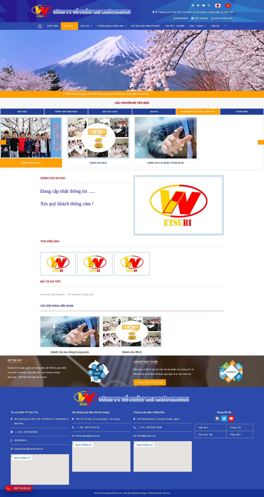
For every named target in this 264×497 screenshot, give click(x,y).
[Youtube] (203, 5)
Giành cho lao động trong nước (165, 163)
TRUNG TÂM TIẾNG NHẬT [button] (66, 112)
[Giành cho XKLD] (98, 137)
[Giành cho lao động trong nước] (166, 137)
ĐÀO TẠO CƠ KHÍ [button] (110, 112)
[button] (128, 88)
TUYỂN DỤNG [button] (242, 112)
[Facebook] (193, 5)
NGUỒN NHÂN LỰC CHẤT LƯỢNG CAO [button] (198, 112)
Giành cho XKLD (98, 163)
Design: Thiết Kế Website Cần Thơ (155, 493)
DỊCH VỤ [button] (154, 112)
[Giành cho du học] (31, 137)
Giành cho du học (31, 163)
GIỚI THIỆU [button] (22, 112)
